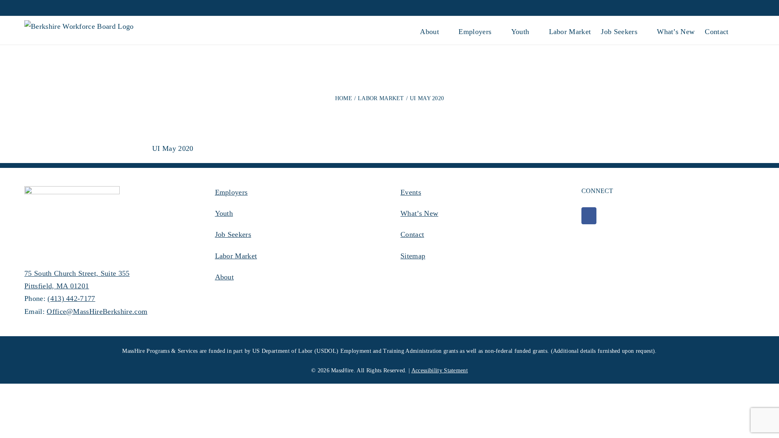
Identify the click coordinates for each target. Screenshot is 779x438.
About (224, 277)
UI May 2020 (173, 148)
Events (410, 192)
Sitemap (412, 256)
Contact (412, 234)
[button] (742, 30)
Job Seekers (233, 234)
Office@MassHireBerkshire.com (97, 311)
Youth (224, 213)
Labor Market (236, 256)
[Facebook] (588, 215)
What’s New (419, 213)
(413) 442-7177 (71, 298)
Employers (231, 192)
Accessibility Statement (439, 370)
